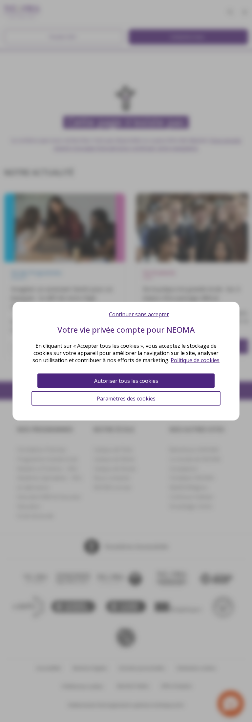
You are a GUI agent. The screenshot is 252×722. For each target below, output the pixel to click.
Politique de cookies (195, 359)
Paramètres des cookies (126, 398)
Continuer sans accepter (139, 314)
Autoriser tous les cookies (126, 380)
